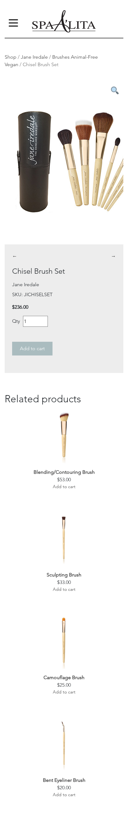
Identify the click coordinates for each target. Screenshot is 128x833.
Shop (10, 57)
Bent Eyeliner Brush (64, 780)
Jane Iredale (34, 57)
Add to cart (32, 348)
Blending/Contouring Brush (64, 472)
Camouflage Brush (64, 677)
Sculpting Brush (64, 575)
